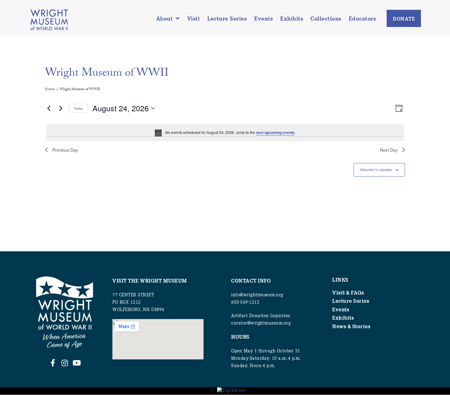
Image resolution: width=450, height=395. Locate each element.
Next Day (389, 150)
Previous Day (65, 150)
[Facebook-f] (52, 363)
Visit (193, 18)
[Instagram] (64, 363)
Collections (325, 18)
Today (78, 108)
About (164, 18)
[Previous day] (48, 108)
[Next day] (60, 108)
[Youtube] (76, 363)
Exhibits (291, 18)
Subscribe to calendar (376, 169)
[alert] (225, 132)
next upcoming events (275, 132)
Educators (362, 18)
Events (263, 18)
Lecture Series (227, 18)
